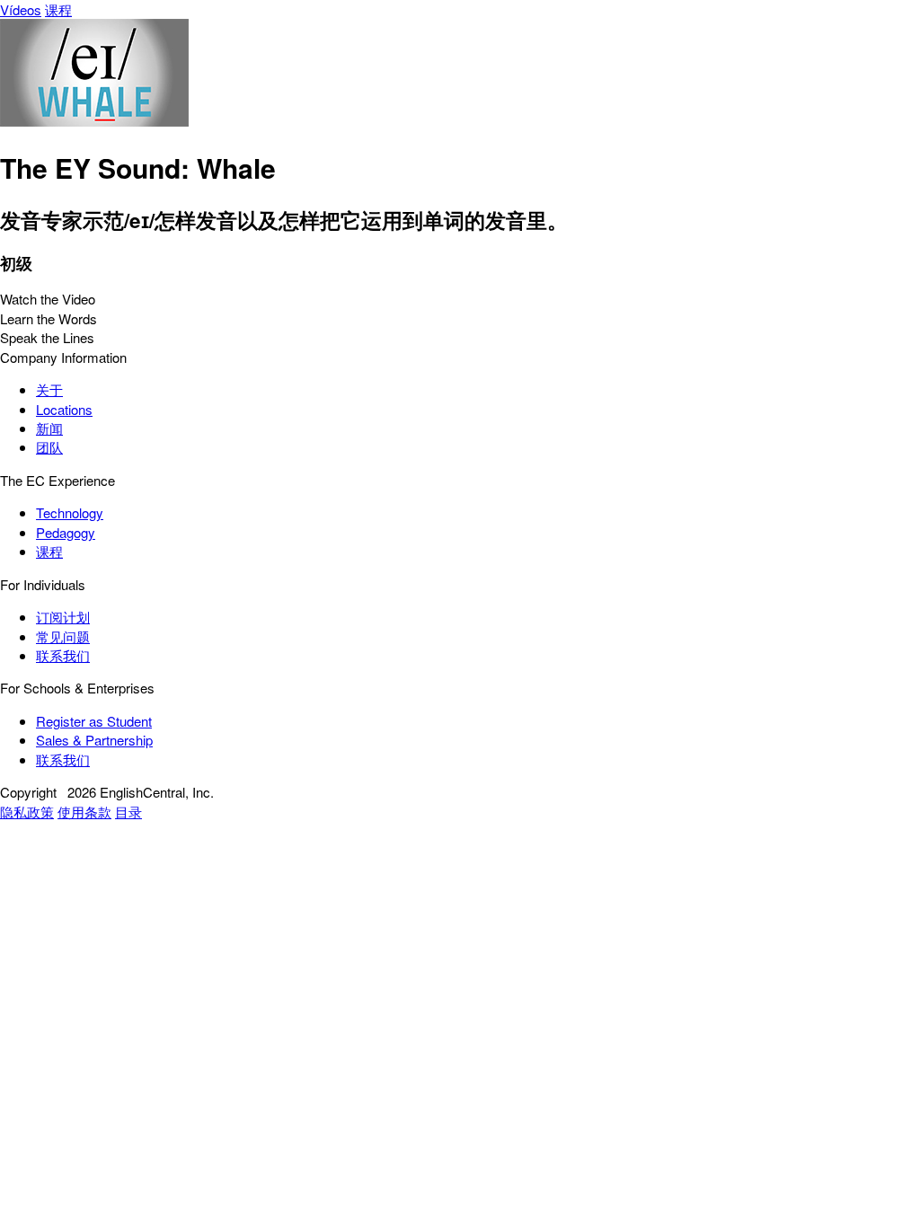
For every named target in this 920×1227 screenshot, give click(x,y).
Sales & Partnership (94, 739)
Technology (69, 512)
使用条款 (84, 811)
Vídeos (20, 9)
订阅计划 (63, 616)
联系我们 (63, 655)
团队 (49, 446)
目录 (128, 811)
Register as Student (94, 720)
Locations (64, 409)
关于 (49, 389)
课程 (58, 9)
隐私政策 (27, 811)
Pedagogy (65, 532)
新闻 (49, 428)
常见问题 (63, 636)
